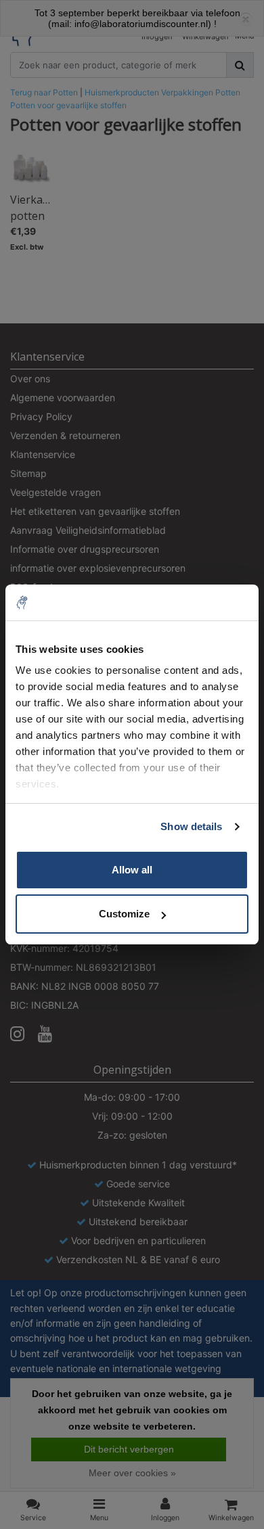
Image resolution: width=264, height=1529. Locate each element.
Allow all (132, 869)
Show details (191, 826)
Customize (124, 913)
